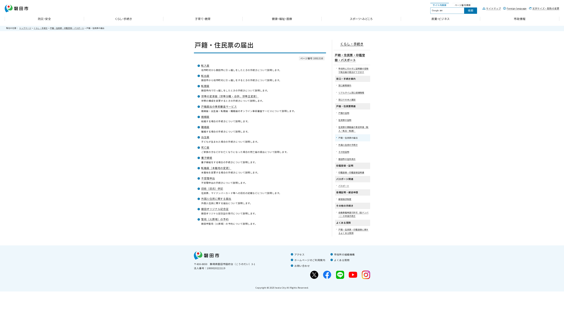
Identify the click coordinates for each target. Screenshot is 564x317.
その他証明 (343, 151)
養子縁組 (206, 158)
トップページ (25, 28)
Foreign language (517, 8)
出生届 (205, 137)
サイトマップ (493, 8)
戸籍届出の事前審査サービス (219, 106)
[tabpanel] (455, 10)
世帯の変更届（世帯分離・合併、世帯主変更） (230, 96)
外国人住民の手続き (348, 144)
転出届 (205, 76)
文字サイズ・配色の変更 (545, 8)
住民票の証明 (344, 120)
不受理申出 (208, 178)
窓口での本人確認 (347, 99)
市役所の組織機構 (344, 254)
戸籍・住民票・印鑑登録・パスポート (67, 28)
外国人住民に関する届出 (216, 198)
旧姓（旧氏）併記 (212, 188)
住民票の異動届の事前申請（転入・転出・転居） (353, 128)
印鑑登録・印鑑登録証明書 (351, 172)
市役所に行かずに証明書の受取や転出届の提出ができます (353, 70)
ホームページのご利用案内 (309, 260)
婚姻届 (205, 117)
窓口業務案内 (344, 85)
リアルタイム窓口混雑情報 (351, 92)
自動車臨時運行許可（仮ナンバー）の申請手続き (353, 214)
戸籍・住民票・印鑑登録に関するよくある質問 (353, 231)
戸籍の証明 (343, 112)
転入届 (205, 65)
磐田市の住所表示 (347, 159)
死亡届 (205, 147)
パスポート (343, 185)
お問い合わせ (302, 266)
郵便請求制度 (344, 199)
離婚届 (205, 127)
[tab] (439, 5)
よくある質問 (342, 260)
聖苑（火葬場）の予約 (215, 219)
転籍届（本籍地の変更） (216, 168)
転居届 (205, 86)
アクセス (299, 254)
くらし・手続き (41, 28)
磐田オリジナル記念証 (215, 209)
